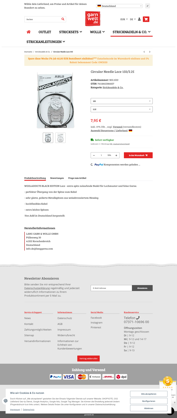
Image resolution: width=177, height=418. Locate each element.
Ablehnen (148, 408)
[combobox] (119, 6)
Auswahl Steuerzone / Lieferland (109, 130)
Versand (118, 126)
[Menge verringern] (94, 155)
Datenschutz (65, 318)
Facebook (96, 317)
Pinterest (96, 327)
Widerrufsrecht (66, 335)
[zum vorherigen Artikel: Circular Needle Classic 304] (144, 52)
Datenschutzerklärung (37, 288)
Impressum (64, 329)
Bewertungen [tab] (57, 177)
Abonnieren (142, 288)
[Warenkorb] (147, 19)
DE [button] (131, 19)
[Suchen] (63, 19)
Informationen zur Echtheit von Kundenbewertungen (70, 344)
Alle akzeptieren (148, 394)
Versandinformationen (37, 341)
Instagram (96, 322)
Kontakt (28, 324)
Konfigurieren (148, 401)
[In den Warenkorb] (26, 68)
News (27, 318)
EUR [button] (122, 19)
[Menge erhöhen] (116, 155)
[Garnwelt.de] (92, 18)
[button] (139, 19)
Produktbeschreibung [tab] (35, 177)
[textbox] (119, 6)
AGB (60, 324)
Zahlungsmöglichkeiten (37, 329)
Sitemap (29, 335)
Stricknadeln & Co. (113, 87)
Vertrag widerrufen (88, 358)
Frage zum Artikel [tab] (77, 177)
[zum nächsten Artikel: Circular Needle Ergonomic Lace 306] (150, 52)
